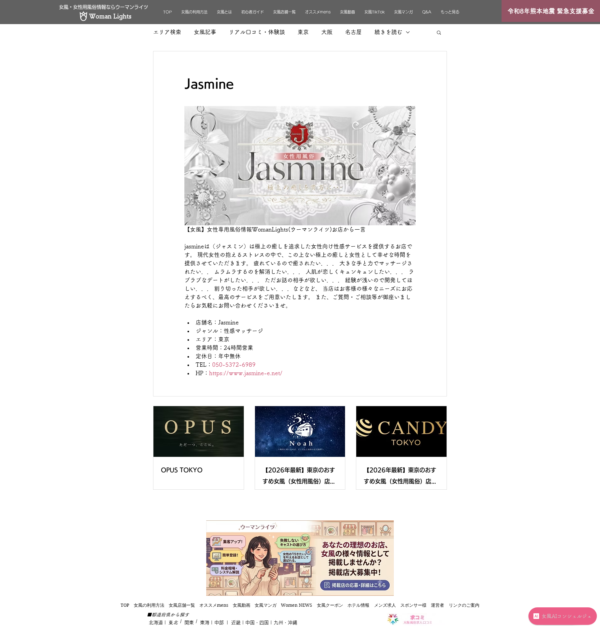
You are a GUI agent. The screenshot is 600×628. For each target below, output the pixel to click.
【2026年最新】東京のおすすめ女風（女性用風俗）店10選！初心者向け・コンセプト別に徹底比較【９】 (400, 477)
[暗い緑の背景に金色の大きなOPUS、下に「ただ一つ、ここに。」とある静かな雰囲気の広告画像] (198, 431)
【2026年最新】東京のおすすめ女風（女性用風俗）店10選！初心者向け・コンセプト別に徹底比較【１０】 (298, 477)
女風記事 (205, 32)
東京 (303, 32)
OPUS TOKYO (181, 470)
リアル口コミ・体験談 (257, 32)
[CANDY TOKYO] (401, 431)
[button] (439, 32)
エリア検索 (167, 32)
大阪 (326, 32)
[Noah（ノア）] (300, 431)
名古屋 (353, 32)
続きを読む (388, 32)
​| (179, 621)
